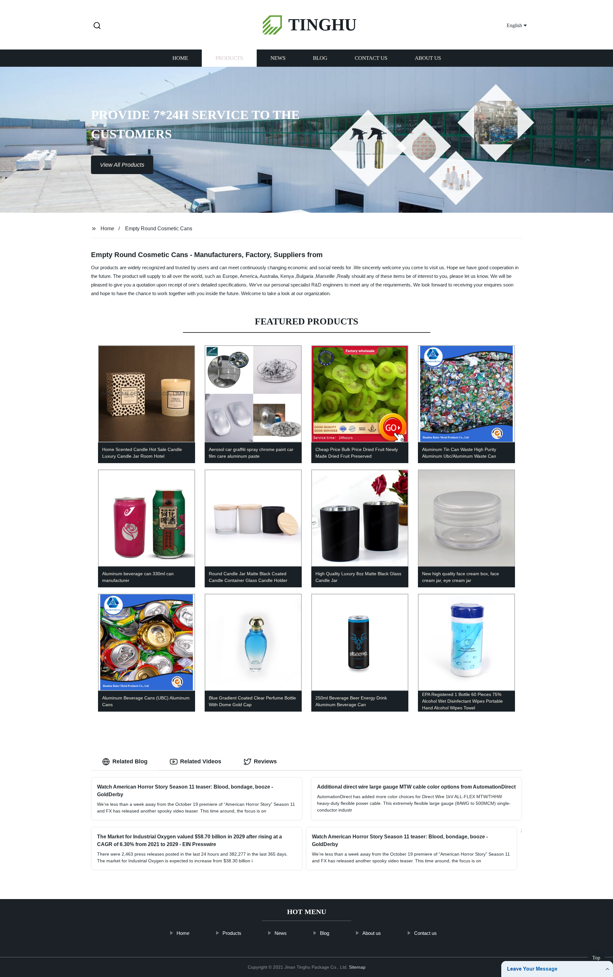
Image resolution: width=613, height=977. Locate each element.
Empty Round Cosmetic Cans (158, 228)
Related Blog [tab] (130, 761)
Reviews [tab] (265, 761)
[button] (97, 26)
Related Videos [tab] (200, 761)
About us (428, 58)
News (277, 58)
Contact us (371, 58)
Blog (320, 58)
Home (180, 58)
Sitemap (357, 967)
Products (229, 58)
